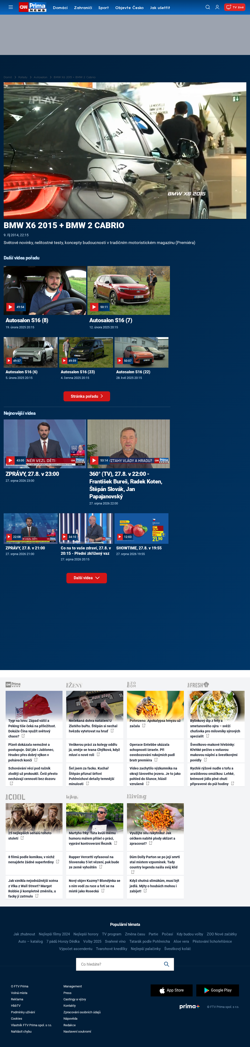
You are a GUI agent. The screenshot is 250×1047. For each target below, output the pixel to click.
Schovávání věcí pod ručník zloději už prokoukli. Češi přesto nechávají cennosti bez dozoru (33, 773)
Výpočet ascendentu (75, 949)
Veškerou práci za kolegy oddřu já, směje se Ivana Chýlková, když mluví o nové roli (94, 750)
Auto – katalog (30, 941)
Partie (153, 934)
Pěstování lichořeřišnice (212, 941)
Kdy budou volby (190, 934)
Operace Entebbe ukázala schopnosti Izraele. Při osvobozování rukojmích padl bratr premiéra (152, 752)
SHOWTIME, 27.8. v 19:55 (139, 548)
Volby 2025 (92, 941)
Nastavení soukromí (77, 1031)
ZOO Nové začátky (222, 934)
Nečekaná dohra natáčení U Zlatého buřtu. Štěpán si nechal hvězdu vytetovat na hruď (93, 726)
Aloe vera (181, 941)
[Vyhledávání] (208, 7)
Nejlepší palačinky (146, 949)
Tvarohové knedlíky (111, 949)
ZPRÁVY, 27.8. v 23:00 (32, 474)
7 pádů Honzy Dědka (63, 941)
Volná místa (19, 993)
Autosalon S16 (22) (133, 372)
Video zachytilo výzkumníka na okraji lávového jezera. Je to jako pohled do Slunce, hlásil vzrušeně (155, 776)
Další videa (84, 578)
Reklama (17, 999)
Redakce (69, 1025)
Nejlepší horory (85, 934)
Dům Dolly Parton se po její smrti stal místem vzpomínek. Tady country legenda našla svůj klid (155, 862)
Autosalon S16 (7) (110, 320)
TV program (111, 934)
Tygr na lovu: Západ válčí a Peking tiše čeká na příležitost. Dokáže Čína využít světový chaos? (32, 728)
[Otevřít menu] (10, 7)
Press (67, 993)
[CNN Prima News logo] (32, 7)
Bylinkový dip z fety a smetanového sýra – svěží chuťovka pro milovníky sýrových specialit (215, 728)
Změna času (135, 934)
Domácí (60, 8)
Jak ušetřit (160, 8)
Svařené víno (115, 941)
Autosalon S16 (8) (27, 320)
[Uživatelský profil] (217, 7)
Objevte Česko (129, 8)
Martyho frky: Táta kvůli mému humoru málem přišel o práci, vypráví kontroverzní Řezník (92, 838)
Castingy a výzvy (74, 999)
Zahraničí (83, 8)
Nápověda (70, 1018)
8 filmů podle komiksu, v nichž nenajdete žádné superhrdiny (31, 859)
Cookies (16, 1018)
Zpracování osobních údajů (82, 1012)
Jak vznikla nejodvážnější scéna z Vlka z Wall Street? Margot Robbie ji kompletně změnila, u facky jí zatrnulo (33, 888)
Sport (103, 8)
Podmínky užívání (23, 1012)
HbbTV (16, 1005)
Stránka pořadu (85, 396)
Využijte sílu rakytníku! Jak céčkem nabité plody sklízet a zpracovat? (152, 838)
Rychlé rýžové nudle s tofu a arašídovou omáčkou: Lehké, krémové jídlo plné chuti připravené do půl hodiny (212, 776)
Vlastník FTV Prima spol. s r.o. (31, 1025)
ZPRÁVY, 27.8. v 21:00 (25, 548)
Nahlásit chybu (21, 1031)
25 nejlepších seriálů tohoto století (30, 835)
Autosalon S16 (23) (78, 372)
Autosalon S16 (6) (22, 372)
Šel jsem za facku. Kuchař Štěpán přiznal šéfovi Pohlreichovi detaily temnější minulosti (91, 776)
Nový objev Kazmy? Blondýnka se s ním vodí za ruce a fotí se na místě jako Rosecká (94, 886)
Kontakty (69, 1005)
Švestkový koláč (177, 949)
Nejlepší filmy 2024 (54, 934)
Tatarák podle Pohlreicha (149, 941)
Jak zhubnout (24, 934)
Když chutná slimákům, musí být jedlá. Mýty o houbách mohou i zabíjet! (154, 886)
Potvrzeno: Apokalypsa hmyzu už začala (155, 723)
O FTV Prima (19, 986)
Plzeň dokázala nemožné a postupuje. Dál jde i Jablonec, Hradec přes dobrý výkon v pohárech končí (31, 752)
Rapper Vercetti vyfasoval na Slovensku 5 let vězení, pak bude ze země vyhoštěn (94, 862)
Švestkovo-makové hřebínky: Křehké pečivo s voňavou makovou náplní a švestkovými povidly (214, 752)
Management (72, 986)
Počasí (167, 934)
